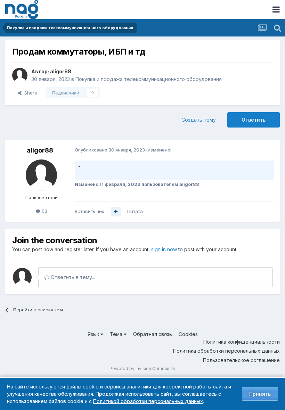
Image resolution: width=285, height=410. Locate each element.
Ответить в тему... (72, 277)
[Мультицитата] (116, 211)
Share (29, 93)
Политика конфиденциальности (241, 342)
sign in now (164, 249)
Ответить (254, 120)
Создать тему (198, 120)
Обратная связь (152, 334)
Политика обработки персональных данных (226, 351)
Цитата (135, 211)
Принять (260, 394)
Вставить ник (89, 211)
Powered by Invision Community (142, 368)
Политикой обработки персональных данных (148, 401)
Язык (94, 334)
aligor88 (60, 71)
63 (43, 211)
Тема (117, 334)
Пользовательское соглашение (241, 360)
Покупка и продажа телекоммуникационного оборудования (148, 79)
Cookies (188, 334)
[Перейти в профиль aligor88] (19, 75)
